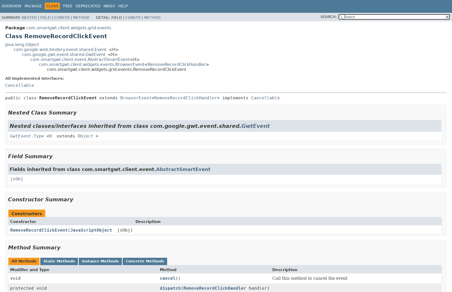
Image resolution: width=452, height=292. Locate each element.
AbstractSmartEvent (183, 169)
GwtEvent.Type (27, 136)
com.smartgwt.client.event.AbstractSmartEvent (80, 59)
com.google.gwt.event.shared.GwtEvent (63, 54)
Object (85, 136)
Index (109, 6)
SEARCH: (328, 17)
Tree (67, 6)
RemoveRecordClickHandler (177, 64)
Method (81, 17)
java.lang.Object (22, 44)
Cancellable (19, 85)
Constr (62, 17)
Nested (29, 17)
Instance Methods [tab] (100, 261)
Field (45, 17)
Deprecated (88, 6)
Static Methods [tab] (59, 261)
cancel (168, 278)
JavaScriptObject (91, 230)
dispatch (170, 288)
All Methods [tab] (24, 261)
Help (123, 6)
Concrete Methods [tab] (145, 261)
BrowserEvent (136, 97)
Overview (11, 6)
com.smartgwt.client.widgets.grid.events (68, 27)
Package (33, 6)
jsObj (16, 178)
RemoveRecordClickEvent (39, 230)
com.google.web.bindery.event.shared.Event (60, 49)
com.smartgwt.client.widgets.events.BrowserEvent (91, 64)
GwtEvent (255, 126)
